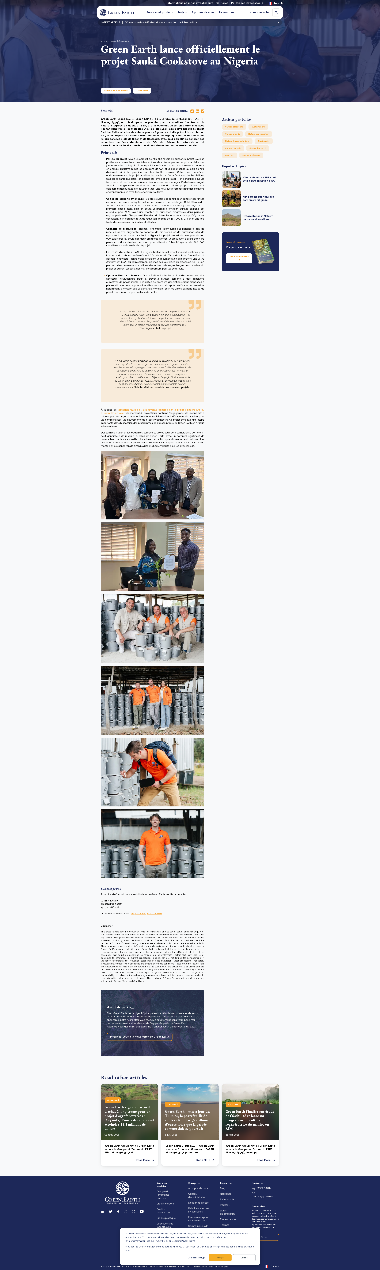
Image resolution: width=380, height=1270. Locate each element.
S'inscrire (265, 1237)
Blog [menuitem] (222, 1188)
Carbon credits (232, 134)
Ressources (226, 12)
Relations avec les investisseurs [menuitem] (198, 1210)
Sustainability (258, 127)
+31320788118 (263, 1188)
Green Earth (142, 91)
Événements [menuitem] (227, 1199)
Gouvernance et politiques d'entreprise (211, 1267)
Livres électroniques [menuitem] (228, 1212)
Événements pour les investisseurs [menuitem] (198, 1219)
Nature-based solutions (237, 141)
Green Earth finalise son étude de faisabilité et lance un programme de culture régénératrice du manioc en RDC (249, 1120)
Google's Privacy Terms (183, 1241)
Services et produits (160, 12)
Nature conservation (258, 134)
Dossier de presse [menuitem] (198, 1202)
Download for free (239, 256)
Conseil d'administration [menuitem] (197, 1195)
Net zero (229, 155)
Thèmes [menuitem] (224, 1225)
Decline (244, 1257)
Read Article (190, 22)
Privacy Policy (161, 1241)
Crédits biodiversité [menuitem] (163, 1211)
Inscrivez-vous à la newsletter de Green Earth (139, 1036)
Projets (182, 12)
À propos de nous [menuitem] (198, 1188)
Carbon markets (233, 148)
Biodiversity (264, 141)
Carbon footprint (257, 148)
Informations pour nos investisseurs (190, 3)
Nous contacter (260, 12)
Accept (220, 1257)
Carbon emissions (251, 155)
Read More (143, 1160)
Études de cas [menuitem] (228, 1219)
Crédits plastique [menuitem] (166, 1218)
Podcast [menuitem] (224, 1205)
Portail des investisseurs (247, 3)
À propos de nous (203, 12)
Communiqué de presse (116, 91)
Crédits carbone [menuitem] (166, 1203)
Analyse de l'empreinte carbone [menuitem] (163, 1195)
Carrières (222, 3)
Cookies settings (196, 1257)
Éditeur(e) (107, 110)
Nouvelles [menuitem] (225, 1193)
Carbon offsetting (234, 127)
